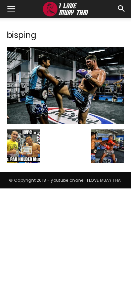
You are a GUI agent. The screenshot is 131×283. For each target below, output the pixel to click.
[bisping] (65, 122)
